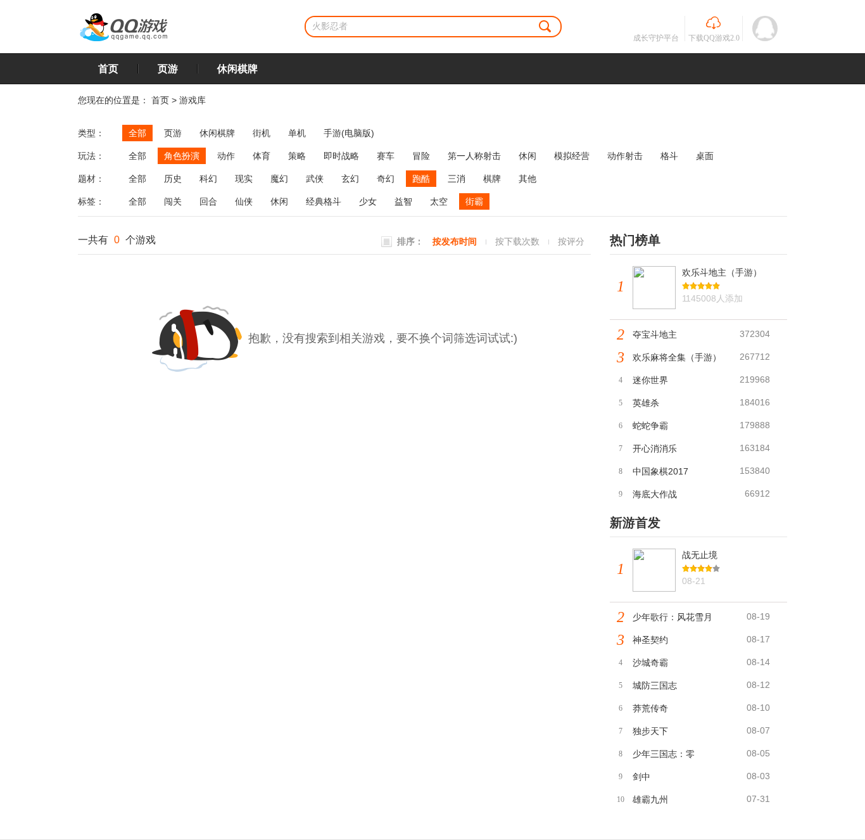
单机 (297, 133)
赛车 (386, 156)
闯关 (173, 201)
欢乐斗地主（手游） (722, 272)
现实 (244, 179)
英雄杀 (646, 403)
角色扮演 (181, 156)
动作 (226, 156)
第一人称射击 (474, 156)
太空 (439, 201)
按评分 (571, 241)
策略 (297, 156)
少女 (368, 201)
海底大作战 (655, 494)
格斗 (669, 156)
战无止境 (699, 555)
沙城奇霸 (650, 663)
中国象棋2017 (660, 471)
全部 (137, 133)
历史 (173, 179)
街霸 (474, 201)
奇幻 (386, 179)
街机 (261, 133)
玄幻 (350, 179)
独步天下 (650, 731)
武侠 (315, 179)
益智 (403, 201)
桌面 (705, 156)
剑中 (641, 777)
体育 (261, 156)
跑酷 (421, 179)
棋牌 (492, 179)
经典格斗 (323, 201)
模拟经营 (572, 156)
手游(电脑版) (349, 133)
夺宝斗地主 (655, 334)
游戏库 (192, 100)
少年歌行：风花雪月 (672, 617)
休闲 (527, 156)
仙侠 (244, 201)
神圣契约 (650, 640)
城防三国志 (655, 685)
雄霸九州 (650, 799)
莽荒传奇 (650, 708)
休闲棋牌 (237, 68)
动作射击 (625, 156)
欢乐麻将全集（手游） (677, 357)
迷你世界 (650, 380)
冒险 (421, 156)
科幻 (208, 179)
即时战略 (341, 156)
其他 (527, 179)
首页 (108, 68)
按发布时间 (454, 241)
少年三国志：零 (664, 754)
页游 (168, 68)
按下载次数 (517, 241)
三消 (456, 179)
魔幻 (279, 179)
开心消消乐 (655, 448)
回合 (208, 201)
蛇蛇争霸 (650, 426)
